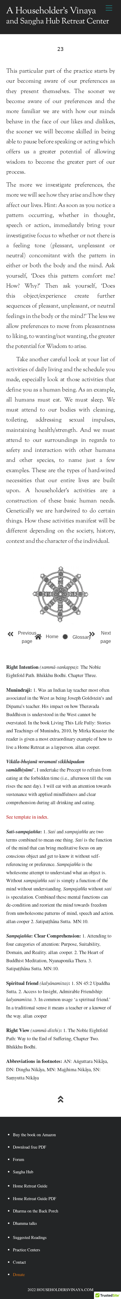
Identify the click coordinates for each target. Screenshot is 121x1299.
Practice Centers (26, 1249)
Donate (19, 1274)
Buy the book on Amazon (34, 1134)
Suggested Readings (30, 1237)
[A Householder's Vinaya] (57, 22)
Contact (19, 1262)
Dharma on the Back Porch (35, 1211)
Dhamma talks (25, 1223)
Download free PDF (29, 1147)
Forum (18, 1159)
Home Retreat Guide (30, 1186)
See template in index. (27, 816)
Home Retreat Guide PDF (34, 1198)
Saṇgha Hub (23, 1171)
